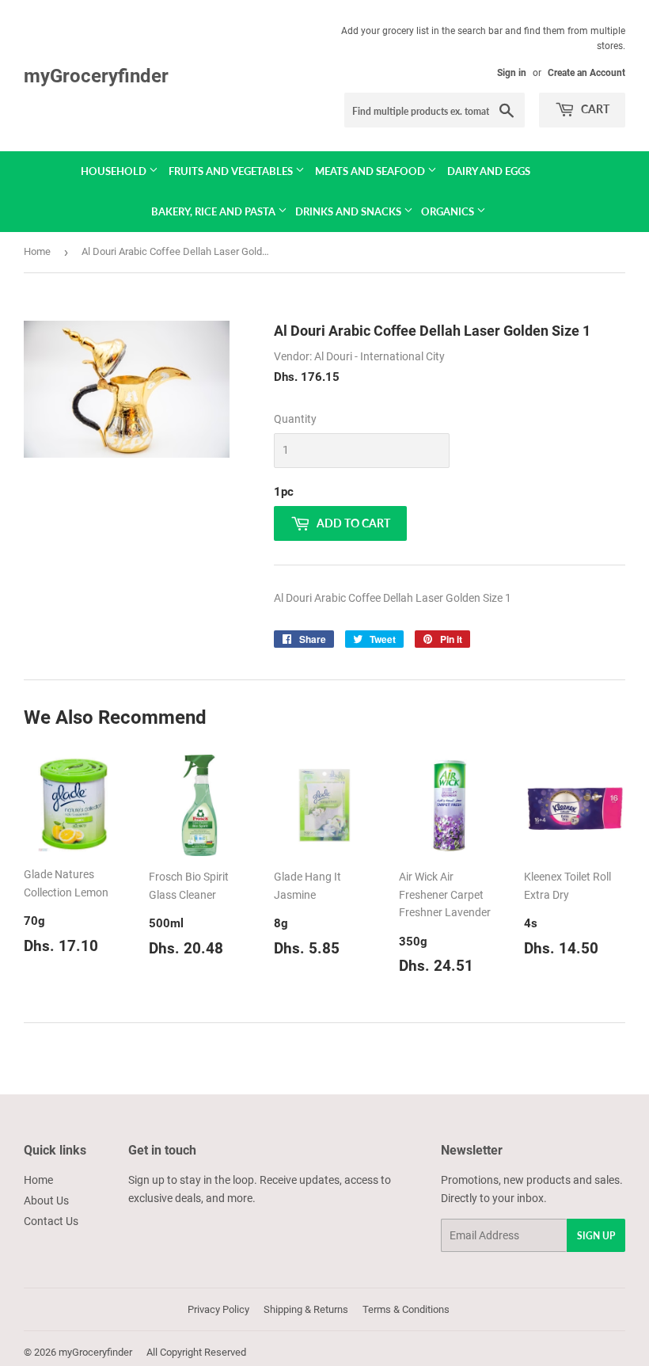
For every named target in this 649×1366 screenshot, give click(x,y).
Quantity (295, 419)
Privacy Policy (218, 1309)
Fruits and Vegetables (232, 171)
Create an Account (586, 72)
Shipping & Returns (306, 1309)
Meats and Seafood (371, 171)
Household (115, 171)
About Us (46, 1200)
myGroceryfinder (96, 75)
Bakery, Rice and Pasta (214, 211)
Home (37, 251)
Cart (594, 109)
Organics (448, 211)
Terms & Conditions (406, 1309)
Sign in (511, 72)
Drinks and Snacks (349, 211)
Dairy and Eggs (488, 171)
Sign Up (596, 1236)
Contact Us (51, 1221)
